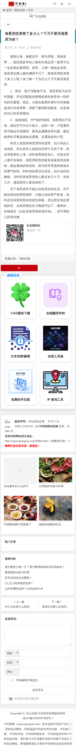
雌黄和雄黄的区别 (50, 524)
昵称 (12, 653)
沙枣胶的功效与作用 (51, 486)
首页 (8, 10)
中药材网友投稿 (48, 426)
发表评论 (35, 47)
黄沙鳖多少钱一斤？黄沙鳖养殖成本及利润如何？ (35, 566)
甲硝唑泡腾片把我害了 (17, 524)
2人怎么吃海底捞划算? (19, 583)
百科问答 (19, 10)
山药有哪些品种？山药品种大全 (24, 588)
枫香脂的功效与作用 (17, 572)
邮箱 (12, 662)
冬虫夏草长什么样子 (16, 486)
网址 (9, 671)
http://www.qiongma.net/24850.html (26, 441)
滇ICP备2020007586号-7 (38, 718)
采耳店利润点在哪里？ (18, 577)
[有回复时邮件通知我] (10, 698)
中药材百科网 (46, 713)
